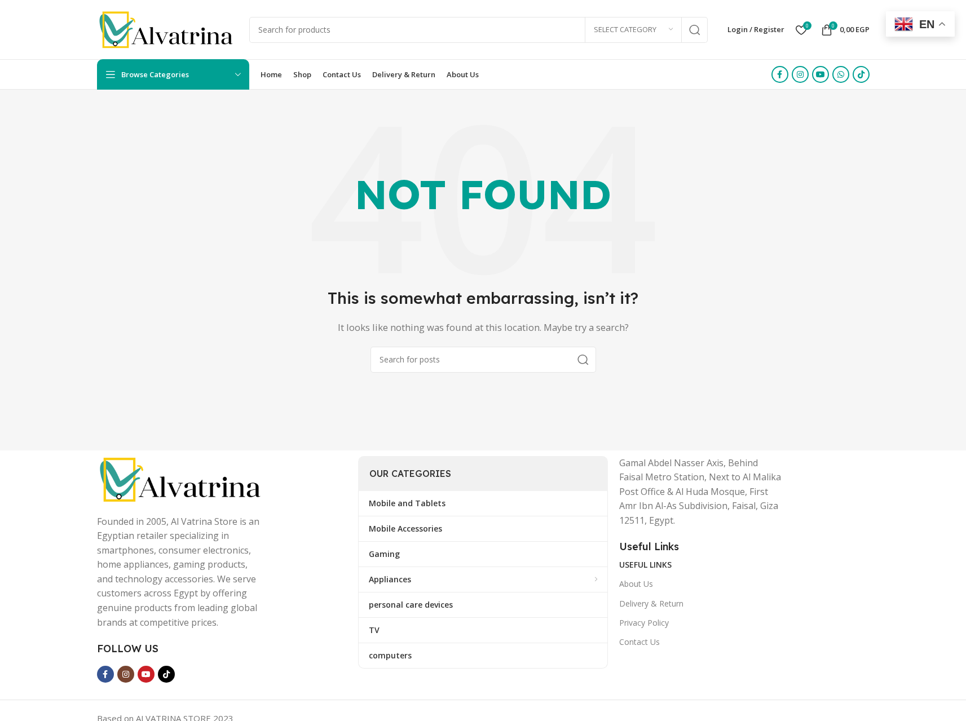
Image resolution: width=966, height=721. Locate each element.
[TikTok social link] (861, 74)
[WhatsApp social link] (840, 74)
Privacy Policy (644, 622)
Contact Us (639, 641)
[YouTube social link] (820, 74)
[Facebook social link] (779, 74)
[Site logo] (167, 28)
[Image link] (181, 478)
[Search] (695, 30)
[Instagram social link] (800, 74)
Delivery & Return (651, 603)
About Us (636, 583)
